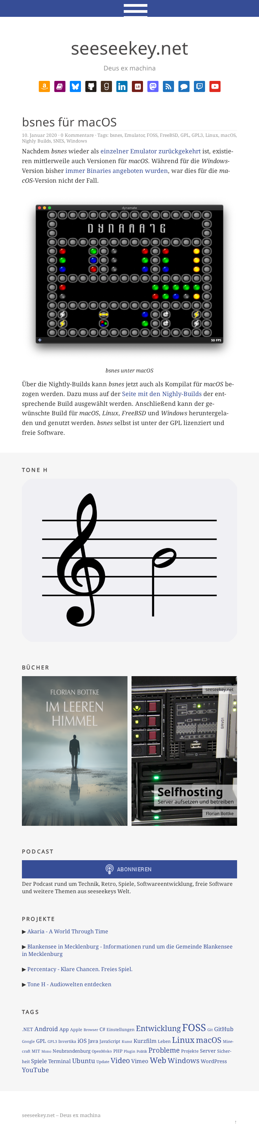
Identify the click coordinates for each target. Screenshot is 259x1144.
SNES (58, 141)
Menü (129, 8)
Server (208, 1050)
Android (46, 1029)
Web (158, 1060)
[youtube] (215, 86)
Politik (142, 1051)
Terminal (59, 1061)
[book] (59, 86)
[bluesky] (75, 86)
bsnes (116, 135)
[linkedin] (121, 86)
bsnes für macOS (69, 122)
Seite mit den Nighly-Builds (162, 394)
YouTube (35, 1069)
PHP (117, 1051)
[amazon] (44, 86)
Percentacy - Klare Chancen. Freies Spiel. (80, 969)
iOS (82, 1041)
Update (102, 1061)
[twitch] (199, 86)
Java (93, 1040)
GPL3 (197, 135)
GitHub (223, 1029)
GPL (184, 135)
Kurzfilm (145, 1041)
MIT (36, 1051)
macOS (228, 135)
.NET (27, 1029)
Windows (76, 141)
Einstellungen (121, 1029)
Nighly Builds (36, 141)
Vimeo (139, 1061)
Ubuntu (83, 1060)
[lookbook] (137, 86)
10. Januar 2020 (39, 135)
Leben (164, 1041)
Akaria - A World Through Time (67, 931)
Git (210, 1029)
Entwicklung (158, 1028)
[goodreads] (106, 86)
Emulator (134, 135)
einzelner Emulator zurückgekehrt (150, 151)
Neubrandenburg (71, 1051)
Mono (46, 1051)
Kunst (127, 1041)
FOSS (152, 135)
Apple (76, 1029)
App (64, 1029)
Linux (211, 135)
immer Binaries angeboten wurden (116, 171)
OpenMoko (102, 1051)
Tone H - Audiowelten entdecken (69, 984)
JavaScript (109, 1041)
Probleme (164, 1050)
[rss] (168, 86)
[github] (90, 86)
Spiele (39, 1061)
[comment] (184, 86)
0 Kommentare (77, 135)
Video (120, 1060)
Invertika (67, 1041)
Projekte (190, 1051)
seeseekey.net (129, 48)
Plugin (129, 1051)
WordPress (214, 1061)
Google (28, 1041)
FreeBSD (169, 135)
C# (102, 1029)
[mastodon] (153, 86)
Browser (91, 1029)
